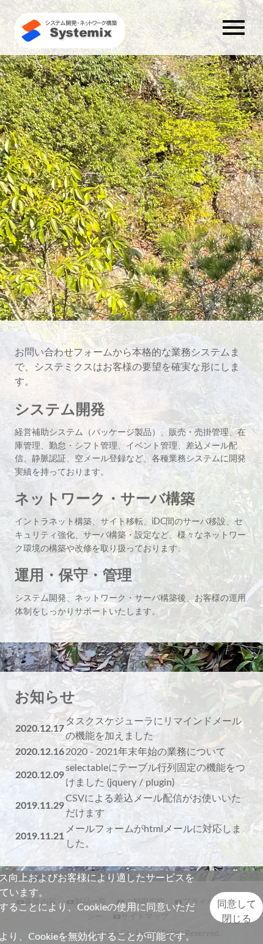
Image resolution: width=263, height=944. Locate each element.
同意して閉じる (236, 911)
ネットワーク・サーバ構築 (105, 499)
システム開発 (60, 410)
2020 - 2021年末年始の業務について (145, 752)
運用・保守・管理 (73, 575)
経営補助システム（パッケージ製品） (87, 432)
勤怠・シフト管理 (83, 445)
